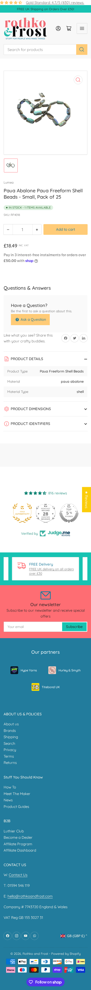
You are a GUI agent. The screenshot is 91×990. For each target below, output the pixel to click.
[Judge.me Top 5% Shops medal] (69, 513)
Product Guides (16, 806)
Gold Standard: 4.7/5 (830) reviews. (55, 2)
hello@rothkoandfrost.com (30, 896)
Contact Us (18, 874)
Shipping (11, 737)
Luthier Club (14, 831)
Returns (10, 762)
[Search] (81, 49)
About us (11, 724)
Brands (10, 730)
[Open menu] (82, 28)
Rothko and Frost (35, 954)
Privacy (10, 749)
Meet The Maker (17, 793)
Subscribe (74, 626)
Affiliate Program (18, 844)
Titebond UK (51, 687)
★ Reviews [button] (86, 499)
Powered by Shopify (66, 954)
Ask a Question (33, 319)
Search (9, 743)
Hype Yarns (29, 670)
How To (10, 787)
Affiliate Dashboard (20, 850)
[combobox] (45, 49)
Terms (9, 756)
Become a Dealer (18, 837)
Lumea (9, 182)
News (8, 800)
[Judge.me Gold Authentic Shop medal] (22, 513)
